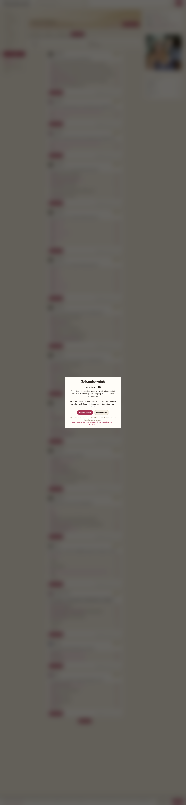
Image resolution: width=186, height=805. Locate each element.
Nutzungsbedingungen (105, 422)
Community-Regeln (89, 422)
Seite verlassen (101, 412)
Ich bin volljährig (85, 412)
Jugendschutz (77, 422)
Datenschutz (93, 424)
